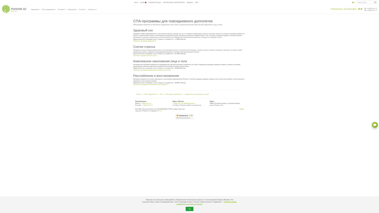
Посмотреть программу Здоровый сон (144, 41)
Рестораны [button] (61, 9)
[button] (353, 2)
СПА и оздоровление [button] (48, 9)
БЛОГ (196, 2)
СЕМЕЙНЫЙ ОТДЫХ (154, 2)
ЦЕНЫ (136, 2)
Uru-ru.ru (159, 111)
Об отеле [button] (82, 9)
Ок (189, 209)
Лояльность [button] (92, 9)
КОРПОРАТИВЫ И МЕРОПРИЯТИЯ (174, 2)
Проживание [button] (35, 9)
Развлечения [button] (72, 9)
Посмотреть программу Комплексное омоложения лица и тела (152, 70)
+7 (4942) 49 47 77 (371, 10)
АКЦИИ (142, 2)
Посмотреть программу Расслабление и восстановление (150, 84)
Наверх (241, 109)
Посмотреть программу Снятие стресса (145, 55)
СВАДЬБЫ (190, 2)
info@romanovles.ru (189, 103)
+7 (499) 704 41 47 (371, 8)
